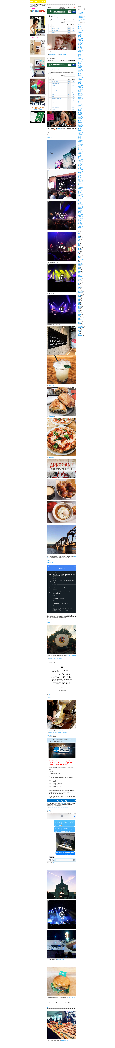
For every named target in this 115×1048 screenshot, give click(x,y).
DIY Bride (79, 15)
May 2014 (79, 138)
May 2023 (79, 55)
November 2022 (80, 59)
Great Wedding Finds (81, 16)
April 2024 (79, 46)
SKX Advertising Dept (64, 1040)
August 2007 (80, 199)
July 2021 (79, 72)
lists (78, 286)
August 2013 (80, 145)
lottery (79, 288)
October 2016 (80, 116)
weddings (79, 329)
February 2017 (80, 113)
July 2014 (79, 136)
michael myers (80, 293)
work (58, 54)
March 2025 (80, 37)
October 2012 (80, 153)
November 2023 (80, 50)
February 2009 (80, 187)
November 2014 (80, 133)
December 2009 (80, 180)
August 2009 (80, 183)
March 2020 (80, 84)
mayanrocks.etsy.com (38, 109)
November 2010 (80, 171)
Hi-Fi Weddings (80, 17)
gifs (78, 267)
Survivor (63, 803)
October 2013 (80, 143)
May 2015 (79, 128)
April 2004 (79, 222)
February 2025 (80, 38)
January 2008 (80, 195)
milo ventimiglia (80, 294)
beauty (79, 236)
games (79, 266)
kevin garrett (80, 282)
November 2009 (80, 181)
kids (78, 283)
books (79, 240)
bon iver (79, 239)
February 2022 (80, 66)
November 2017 (80, 106)
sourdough (79, 320)
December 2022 (80, 58)
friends (79, 262)
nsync (79, 301)
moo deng (79, 295)
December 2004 (80, 216)
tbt (78, 322)
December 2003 (80, 225)
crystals (79, 249)
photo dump (80, 306)
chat (78, 243)
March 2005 (80, 213)
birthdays (50, 732)
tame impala (80, 321)
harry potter (80, 272)
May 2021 (79, 73)
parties (79, 304)
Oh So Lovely (80, 14)
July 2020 (79, 81)
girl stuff (79, 269)
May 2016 (79, 120)
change (54, 862)
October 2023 (80, 51)
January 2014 (80, 141)
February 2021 (80, 76)
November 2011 (80, 162)
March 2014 (80, 139)
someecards (80, 319)
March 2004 (80, 223)
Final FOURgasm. (50, 57)
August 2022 (80, 61)
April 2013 (79, 148)
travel (66, 559)
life (49, 694)
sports (56, 54)
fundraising (80, 264)
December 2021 (80, 68)
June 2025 (79, 35)
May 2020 (79, 83)
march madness (52, 54)
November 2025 (80, 31)
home (79, 275)
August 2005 (80, 210)
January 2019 (80, 95)
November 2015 (80, 123)
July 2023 (79, 53)
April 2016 (79, 121)
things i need (80, 324)
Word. (48, 661)
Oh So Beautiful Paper (81, 18)
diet (78, 252)
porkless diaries (80, 309)
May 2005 (79, 212)
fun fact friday (80, 263)
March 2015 (80, 130)
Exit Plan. (49, 810)
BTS (78, 241)
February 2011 (80, 169)
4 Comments (59, 658)
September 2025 (80, 33)
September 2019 (80, 89)
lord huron (60, 559)
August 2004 (80, 219)
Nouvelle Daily (80, 13)
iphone (79, 280)
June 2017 (79, 110)
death (79, 250)
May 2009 (79, 185)
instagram (79, 278)
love (78, 289)
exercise (79, 254)
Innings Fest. (50, 137)
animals (79, 233)
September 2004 (80, 218)
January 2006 (80, 208)
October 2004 (80, 217)
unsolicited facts (80, 327)
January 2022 (80, 67)
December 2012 (80, 151)
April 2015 (79, 129)
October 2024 (80, 41)
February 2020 (80, 85)
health (79, 273)
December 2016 (80, 115)
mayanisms (80, 292)
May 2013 (79, 147)
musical (79, 300)
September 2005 (80, 209)
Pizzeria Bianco (51, 457)
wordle (79, 333)
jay (78, 281)
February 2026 (80, 29)
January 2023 (80, 57)
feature (79, 257)
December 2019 (80, 87)
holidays (79, 274)
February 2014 (80, 140)
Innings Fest (68, 655)
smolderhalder (80, 317)
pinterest (79, 307)
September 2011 (80, 163)
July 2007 (79, 200)
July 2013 (79, 146)
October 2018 (80, 97)
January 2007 (80, 205)
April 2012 (79, 158)
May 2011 (79, 166)
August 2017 (80, 108)
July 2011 (79, 165)
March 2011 (80, 168)
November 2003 (80, 226)
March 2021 (80, 75)
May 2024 (79, 45)
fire (78, 258)
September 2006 (80, 207)
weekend (79, 330)
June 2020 (79, 82)
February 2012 (80, 159)
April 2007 (79, 202)
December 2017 (80, 105)
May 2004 (79, 221)
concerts (51, 559)
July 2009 (79, 184)
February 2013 (80, 150)
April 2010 (79, 177)
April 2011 (79, 167)
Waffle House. (50, 562)
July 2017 (79, 109)
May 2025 (79, 36)
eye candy (79, 255)
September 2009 (80, 182)
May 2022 (79, 64)
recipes (79, 312)
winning (59, 134)
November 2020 (80, 78)
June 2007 (79, 201)
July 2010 (79, 174)
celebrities (79, 242)
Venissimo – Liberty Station (59, 730)
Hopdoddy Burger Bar (71, 997)
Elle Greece (80, 11)
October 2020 (80, 79)
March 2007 (80, 203)
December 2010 (80, 170)
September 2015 (80, 125)
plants (79, 308)
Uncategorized (80, 326)
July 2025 (79, 34)
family (79, 256)
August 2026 (80, 24)
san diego (59, 732)
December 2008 (80, 189)
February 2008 (80, 194)
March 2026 (80, 28)
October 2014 (80, 134)
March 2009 (80, 186)
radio (79, 311)
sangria (79, 315)
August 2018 (80, 99)
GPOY (79, 270)
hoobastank (80, 276)
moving (79, 298)
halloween (79, 271)
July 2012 (79, 155)
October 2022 (80, 60)
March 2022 (80, 65)
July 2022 (79, 62)
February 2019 (80, 94)
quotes (52, 694)
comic (79, 245)
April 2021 (79, 74)
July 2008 (79, 191)
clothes (79, 244)
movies (79, 297)
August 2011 (80, 164)
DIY (78, 253)
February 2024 (80, 48)
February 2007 (80, 204)
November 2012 (80, 152)
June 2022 (79, 63)
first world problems (81, 259)
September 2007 (80, 198)
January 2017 (80, 114)
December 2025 (80, 30)
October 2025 (80, 32)
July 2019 (79, 90)
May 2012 (79, 157)
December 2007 (80, 196)
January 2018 (80, 104)
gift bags (79, 268)
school (79, 316)
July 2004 (79, 220)
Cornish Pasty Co (51, 416)
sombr (79, 318)
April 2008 (79, 193)
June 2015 (79, 127)
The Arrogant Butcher (52, 523)
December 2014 (80, 132)
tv (78, 325)
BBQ (79, 235)
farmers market (55, 1001)
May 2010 (79, 176)
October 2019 (80, 88)
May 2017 (79, 111)
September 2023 (80, 52)
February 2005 (80, 214)
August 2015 (80, 126)
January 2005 (80, 215)
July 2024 (79, 44)
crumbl (79, 248)
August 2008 (80, 190)
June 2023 (79, 54)
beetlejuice (79, 237)
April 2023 (79, 56)
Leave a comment (63, 54)
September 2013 (80, 144)
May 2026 (79, 26)
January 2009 (80, 188)
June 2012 (79, 156)
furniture (79, 265)
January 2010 (80, 179)
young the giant (70, 559)
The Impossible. (50, 964)
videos (79, 328)
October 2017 (80, 107)
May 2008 (79, 192)
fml (78, 261)
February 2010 (80, 178)
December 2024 (80, 40)
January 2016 (80, 122)
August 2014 (80, 135)
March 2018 (80, 103)
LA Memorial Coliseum (60, 959)
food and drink (55, 559)
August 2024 (80, 43)
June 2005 (79, 211)
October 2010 (80, 172)
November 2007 (80, 197)
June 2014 (79, 137)
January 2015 (80, 131)
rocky (79, 313)
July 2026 (79, 25)
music (63, 559)
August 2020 (80, 80)
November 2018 (80, 96)
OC (78, 302)
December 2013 (80, 142)
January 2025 (80, 39)
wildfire (79, 331)
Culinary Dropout (51, 385)
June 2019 (79, 91)
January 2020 (80, 86)
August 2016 (80, 118)
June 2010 (79, 175)
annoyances (80, 234)
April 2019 (79, 92)
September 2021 (80, 70)
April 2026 (79, 27)
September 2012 (80, 154)
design (79, 251)
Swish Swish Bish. (51, 735)
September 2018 (80, 98)
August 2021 (80, 71)
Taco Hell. (49, 1007)
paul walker (80, 305)
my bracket (59, 128)
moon (79, 296)
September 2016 (80, 117)
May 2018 (79, 101)
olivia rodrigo (80, 303)
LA (78, 284)
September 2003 (80, 228)
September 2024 (80, 42)
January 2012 (80, 160)
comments (79, 246)
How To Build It (80, 12)
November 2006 (80, 206)
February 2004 (80, 224)
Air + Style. (49, 867)
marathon (79, 290)
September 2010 (80, 173)
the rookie (79, 323)
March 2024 (80, 47)
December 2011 (80, 161)
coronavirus (80, 247)
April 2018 (79, 102)
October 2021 (80, 69)
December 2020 (80, 77)
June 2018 (79, 100)
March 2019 (80, 93)
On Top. (49, 3)
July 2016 (79, 119)
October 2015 (80, 124)
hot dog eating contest (81, 277)
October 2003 (80, 227)
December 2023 (80, 49)
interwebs (79, 279)
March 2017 (80, 112)
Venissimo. (49, 697)
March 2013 (80, 149)
